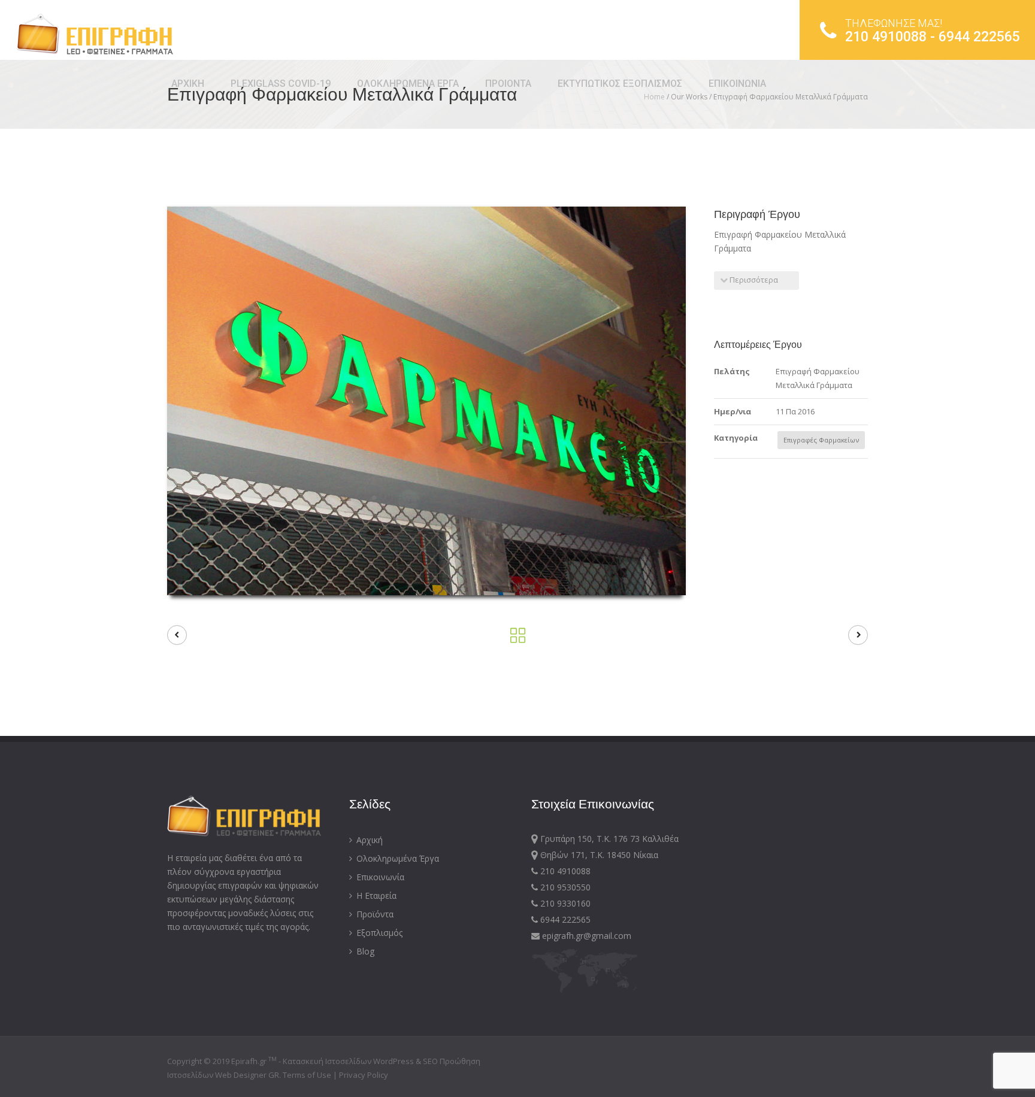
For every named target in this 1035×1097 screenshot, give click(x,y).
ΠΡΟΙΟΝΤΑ (508, 83)
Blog (364, 951)
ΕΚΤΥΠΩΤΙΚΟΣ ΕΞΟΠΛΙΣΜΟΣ (620, 83)
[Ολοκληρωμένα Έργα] (517, 638)
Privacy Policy (363, 1074)
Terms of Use (308, 1074)
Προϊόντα (374, 914)
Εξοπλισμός (378, 932)
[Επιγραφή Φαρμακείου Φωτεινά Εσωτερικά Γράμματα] (177, 635)
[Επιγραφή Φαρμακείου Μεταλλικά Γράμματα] (858, 635)
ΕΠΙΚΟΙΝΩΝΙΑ (737, 83)
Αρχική (368, 840)
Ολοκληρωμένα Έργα (396, 858)
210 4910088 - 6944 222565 (932, 31)
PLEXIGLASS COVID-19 (281, 83)
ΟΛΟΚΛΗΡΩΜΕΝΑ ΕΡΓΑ (408, 83)
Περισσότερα (753, 279)
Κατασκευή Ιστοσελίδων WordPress (348, 1061)
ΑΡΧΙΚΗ (187, 83)
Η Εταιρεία (375, 895)
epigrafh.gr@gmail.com (585, 935)
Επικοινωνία (379, 877)
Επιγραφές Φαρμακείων (821, 439)
